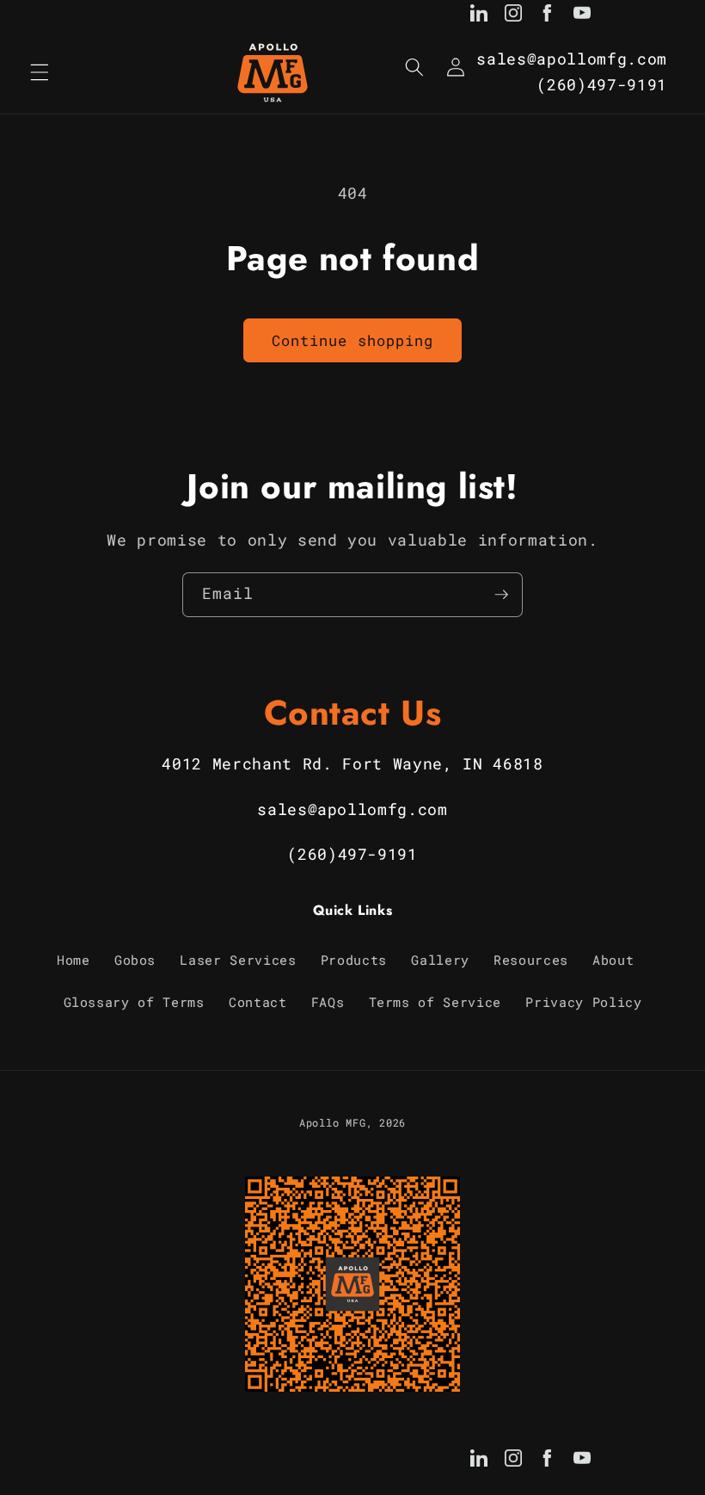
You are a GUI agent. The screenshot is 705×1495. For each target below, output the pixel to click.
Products (354, 959)
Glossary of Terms (134, 1001)
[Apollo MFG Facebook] (547, 16)
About (613, 959)
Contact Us (353, 713)
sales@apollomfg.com (571, 59)
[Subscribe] (501, 594)
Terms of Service (435, 1001)
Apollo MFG (332, 1122)
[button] (39, 72)
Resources (531, 959)
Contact (258, 1001)
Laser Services (238, 959)
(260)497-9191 (601, 85)
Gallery (440, 959)
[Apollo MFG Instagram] (513, 16)
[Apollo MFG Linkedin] (479, 16)
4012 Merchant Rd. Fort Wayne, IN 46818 (352, 764)
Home (73, 959)
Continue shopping (353, 340)
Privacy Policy (583, 1001)
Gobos (135, 959)
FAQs (328, 1001)
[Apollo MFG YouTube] (582, 16)
